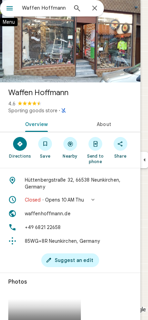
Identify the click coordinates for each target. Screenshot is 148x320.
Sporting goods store (32, 110)
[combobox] (44, 8)
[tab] (35, 123)
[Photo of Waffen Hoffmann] (70, 41)
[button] (70, 200)
